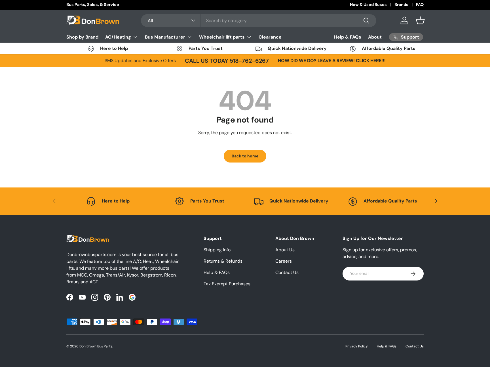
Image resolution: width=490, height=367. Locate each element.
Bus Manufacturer (165, 37)
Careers (283, 261)
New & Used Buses (368, 4)
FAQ (420, 4)
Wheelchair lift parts (222, 37)
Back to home (245, 156)
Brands (401, 4)
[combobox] (259, 20)
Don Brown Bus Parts (95, 346)
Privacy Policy (356, 346)
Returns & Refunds (223, 261)
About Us (285, 250)
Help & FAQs (347, 37)
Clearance (270, 37)
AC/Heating (118, 37)
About (375, 37)
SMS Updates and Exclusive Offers (140, 61)
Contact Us (287, 272)
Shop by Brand (82, 37)
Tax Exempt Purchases (227, 284)
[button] (420, 20)
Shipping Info (217, 250)
